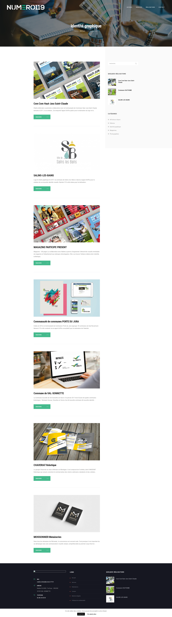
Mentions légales (76, 596)
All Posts (82, 31)
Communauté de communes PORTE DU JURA (56, 321)
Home (76, 31)
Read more (39, 117)
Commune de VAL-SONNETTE (49, 393)
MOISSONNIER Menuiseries (47, 537)
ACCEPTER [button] (81, 614)
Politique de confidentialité (78, 600)
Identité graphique (115, 126)
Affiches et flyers (115, 119)
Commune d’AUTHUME (125, 90)
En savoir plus (91, 614)
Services (74, 582)
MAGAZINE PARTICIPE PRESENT (50, 247)
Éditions (112, 123)
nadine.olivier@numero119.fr (45, 582)
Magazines (113, 130)
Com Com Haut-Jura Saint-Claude (51, 103)
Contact (74, 591)
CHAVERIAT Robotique (45, 465)
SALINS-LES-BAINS (44, 175)
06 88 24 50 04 (41, 598)
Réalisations (75, 587)
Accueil (74, 577)
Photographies (114, 134)
